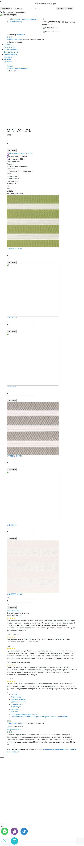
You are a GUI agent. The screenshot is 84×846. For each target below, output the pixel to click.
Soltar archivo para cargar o (45, 6)
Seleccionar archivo (64, 9)
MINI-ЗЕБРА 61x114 (14, 249)
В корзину (11, 150)
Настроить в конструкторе (21, 153)
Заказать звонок (51, 28)
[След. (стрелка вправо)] (3, 826)
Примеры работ (10, 54)
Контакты (8, 62)
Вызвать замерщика (53, 31)
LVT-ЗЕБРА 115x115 (14, 456)
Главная (7, 44)
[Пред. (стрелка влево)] (1, 826)
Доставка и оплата (11, 52)
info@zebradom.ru (14, 730)
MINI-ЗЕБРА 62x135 (14, 594)
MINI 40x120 (12, 525)
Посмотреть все (13, 611)
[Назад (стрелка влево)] (1, 757)
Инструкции (9, 57)
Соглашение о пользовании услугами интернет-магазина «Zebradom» (39, 717)
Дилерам (7, 59)
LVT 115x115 (11, 387)
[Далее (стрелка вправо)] (3, 757)
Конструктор (9, 47)
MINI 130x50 (12, 318)
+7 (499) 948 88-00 (53, 21)
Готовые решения (11, 49)
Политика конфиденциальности (24, 714)
